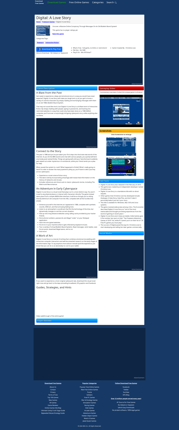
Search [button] (110, 2)
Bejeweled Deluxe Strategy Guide (53, 413)
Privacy (52, 392)
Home (38, 22)
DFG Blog (126, 395)
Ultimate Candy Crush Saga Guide (53, 410)
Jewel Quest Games (89, 421)
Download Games (56, 2)
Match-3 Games (89, 418)
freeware (40, 43)
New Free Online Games (89, 390)
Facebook (126, 387)
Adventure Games (89, 413)
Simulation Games (89, 403)
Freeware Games (48, 22)
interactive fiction (52, 43)
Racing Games (89, 405)
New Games (53, 400)
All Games (53, 403)
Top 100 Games (53, 397)
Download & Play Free (51, 49)
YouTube (126, 392)
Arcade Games (89, 410)
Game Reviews (53, 405)
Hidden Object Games (89, 416)
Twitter (126, 390)
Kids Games (89, 408)
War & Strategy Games (89, 400)
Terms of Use (53, 395)
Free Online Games (79, 2)
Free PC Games (89, 397)
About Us (53, 387)
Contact (53, 390)
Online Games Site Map (53, 408)
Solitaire (89, 395)
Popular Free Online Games (89, 387)
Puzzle (89, 392)
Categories (98, 2)
